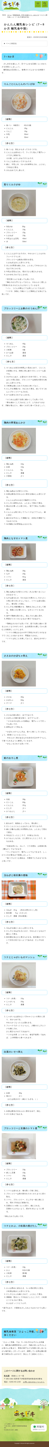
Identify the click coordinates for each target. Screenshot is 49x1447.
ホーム (9, 15)
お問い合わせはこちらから (34, 1382)
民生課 (7, 1376)
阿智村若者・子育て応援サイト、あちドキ (26, 15)
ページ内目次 (11, 43)
